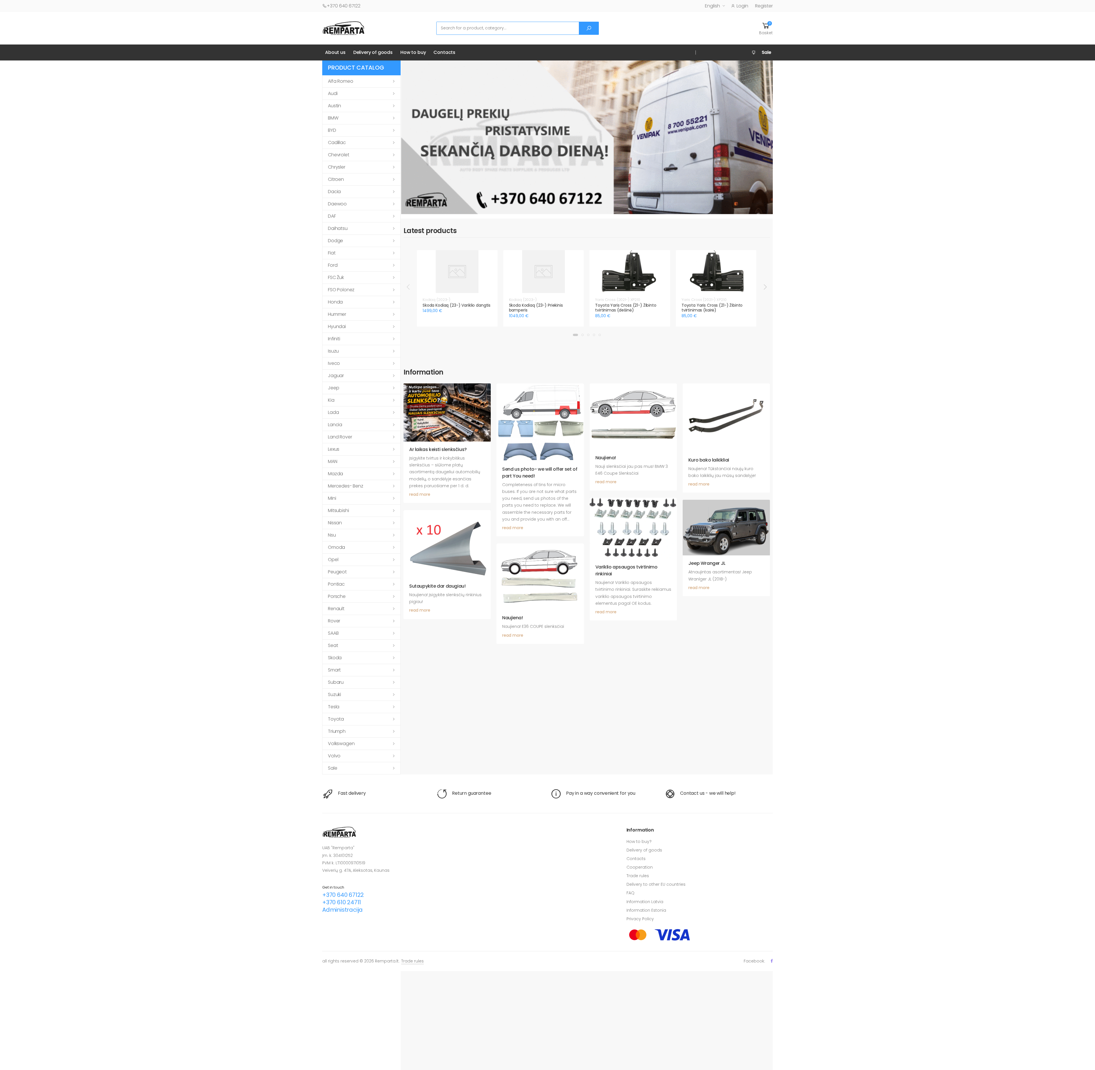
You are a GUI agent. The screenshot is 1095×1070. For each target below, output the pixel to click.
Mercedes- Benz (345, 486)
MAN (332, 461)
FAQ (630, 893)
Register (764, 6)
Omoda (336, 547)
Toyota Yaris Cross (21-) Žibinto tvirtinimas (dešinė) (625, 307)
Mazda (335, 473)
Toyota (336, 719)
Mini (332, 498)
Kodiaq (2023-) (436, 299)
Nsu (332, 535)
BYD (332, 130)
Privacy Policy (640, 919)
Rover (334, 621)
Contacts (444, 52)
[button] (766, 28)
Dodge (335, 240)
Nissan (335, 522)
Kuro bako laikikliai (708, 460)
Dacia (334, 191)
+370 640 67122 (343, 6)
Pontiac (336, 584)
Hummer (337, 314)
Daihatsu (338, 228)
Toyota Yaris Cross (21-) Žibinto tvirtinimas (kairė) (712, 307)
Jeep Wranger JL (706, 563)
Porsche (337, 596)
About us (335, 52)
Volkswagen (341, 743)
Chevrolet (338, 154)
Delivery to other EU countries (656, 884)
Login (742, 6)
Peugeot (337, 572)
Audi (332, 93)
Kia (331, 400)
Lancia (335, 424)
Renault (336, 608)
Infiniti (334, 338)
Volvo (334, 756)
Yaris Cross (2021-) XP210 (617, 299)
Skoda (335, 657)
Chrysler (336, 167)
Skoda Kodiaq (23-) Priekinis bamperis (536, 307)
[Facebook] (772, 961)
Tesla (333, 706)
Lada (333, 412)
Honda (335, 302)
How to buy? (639, 841)
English (712, 6)
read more (419, 494)
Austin (334, 105)
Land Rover (340, 437)
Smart (334, 670)
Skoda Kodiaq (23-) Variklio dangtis (456, 305)
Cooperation (639, 867)
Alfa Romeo (340, 81)
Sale (332, 768)
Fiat (331, 253)
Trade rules (637, 876)
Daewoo (337, 204)
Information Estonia (646, 910)
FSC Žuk (336, 277)
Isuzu (333, 351)
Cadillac (337, 142)
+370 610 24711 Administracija (342, 906)
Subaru (336, 682)
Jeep (333, 388)
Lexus (333, 449)
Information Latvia (644, 902)
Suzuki (334, 694)
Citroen (336, 179)
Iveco (334, 363)
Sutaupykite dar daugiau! (437, 586)
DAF (332, 216)
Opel (333, 559)
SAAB (333, 633)
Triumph (337, 731)
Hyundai (337, 326)
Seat (333, 645)
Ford (332, 265)
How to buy (413, 52)
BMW (333, 118)
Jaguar (336, 375)
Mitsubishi (338, 510)
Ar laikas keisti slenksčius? (438, 449)
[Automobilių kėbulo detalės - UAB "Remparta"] (343, 27)
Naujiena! (605, 457)
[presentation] (409, 287)
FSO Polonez (341, 289)
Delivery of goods (373, 52)
